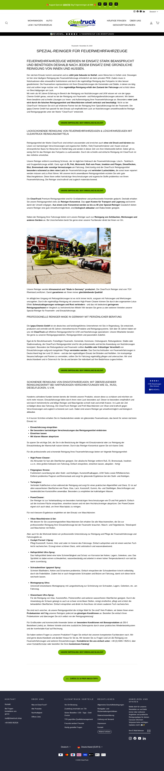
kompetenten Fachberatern (112, 635)
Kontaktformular (39, 644)
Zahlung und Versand (105, 719)
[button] (154, 385)
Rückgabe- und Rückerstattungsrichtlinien (107, 710)
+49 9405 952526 (11, 723)
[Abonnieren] (148, 730)
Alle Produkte (36, 709)
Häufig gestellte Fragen (73, 727)
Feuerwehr (75, 46)
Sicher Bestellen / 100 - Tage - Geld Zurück (77, 714)
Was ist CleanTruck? (39, 705)
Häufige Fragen (116, 20)
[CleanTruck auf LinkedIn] (144, 738)
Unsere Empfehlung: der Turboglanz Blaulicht (82, 123)
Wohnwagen (35, 20)
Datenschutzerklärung (105, 715)
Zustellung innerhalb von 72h (75, 709)
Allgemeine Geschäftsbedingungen (110, 705)
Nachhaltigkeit (36, 713)
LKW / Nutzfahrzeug (40, 25)
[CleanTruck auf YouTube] (139, 738)
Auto (49, 20)
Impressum (101, 723)
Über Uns (135, 20)
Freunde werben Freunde (74, 723)
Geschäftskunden (124, 25)
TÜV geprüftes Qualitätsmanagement (78, 719)
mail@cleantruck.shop (13, 718)
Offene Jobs (36, 717)
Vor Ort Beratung (70, 705)
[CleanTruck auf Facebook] (135, 738)
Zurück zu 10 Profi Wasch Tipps (84, 679)
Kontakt (8, 704)
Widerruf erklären (104, 732)
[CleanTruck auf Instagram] (130, 738)
